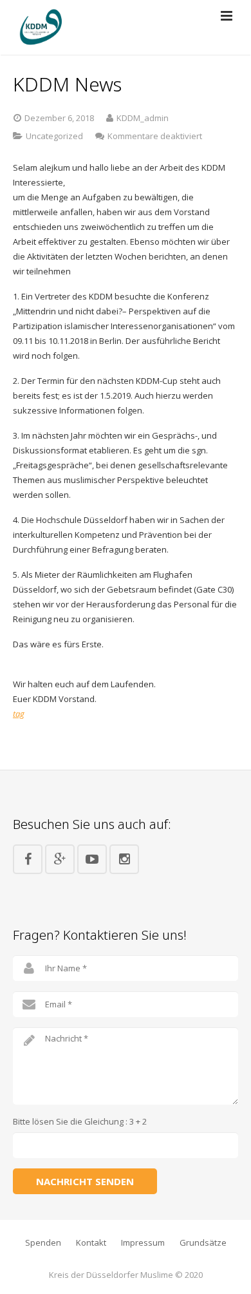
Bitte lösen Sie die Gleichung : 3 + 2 (80, 1121)
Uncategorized (54, 136)
